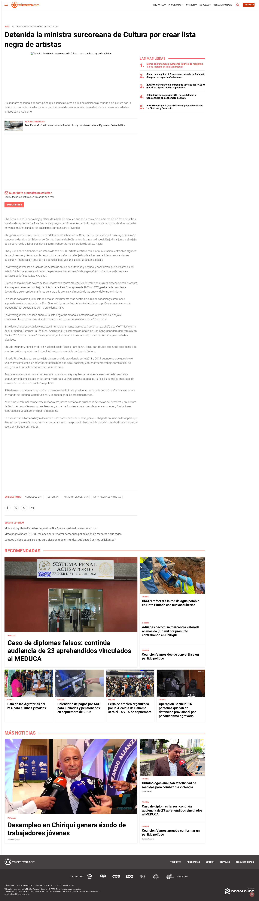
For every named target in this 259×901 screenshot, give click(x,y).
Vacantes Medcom (64, 885)
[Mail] (32, 507)
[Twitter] (15, 507)
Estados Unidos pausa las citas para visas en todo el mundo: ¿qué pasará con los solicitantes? (60, 539)
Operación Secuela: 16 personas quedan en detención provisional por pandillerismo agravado (177, 710)
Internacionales (21, 26)
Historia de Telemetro (42, 885)
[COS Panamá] (116, 878)
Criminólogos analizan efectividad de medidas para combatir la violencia (169, 785)
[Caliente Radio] (155, 878)
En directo (249, 5)
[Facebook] (7, 507)
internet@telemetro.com (19, 894)
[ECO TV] (129, 878)
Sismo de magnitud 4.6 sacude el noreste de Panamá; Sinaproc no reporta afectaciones (175, 75)
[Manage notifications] (252, 894)
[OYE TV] (103, 878)
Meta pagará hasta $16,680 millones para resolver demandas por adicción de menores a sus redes (63, 534)
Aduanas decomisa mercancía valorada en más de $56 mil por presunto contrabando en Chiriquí (170, 631)
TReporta (158, 5)
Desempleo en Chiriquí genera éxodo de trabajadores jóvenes (66, 829)
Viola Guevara (147, 791)
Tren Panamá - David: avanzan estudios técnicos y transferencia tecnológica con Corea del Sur (75, 125)
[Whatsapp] (23, 507)
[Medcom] (182, 878)
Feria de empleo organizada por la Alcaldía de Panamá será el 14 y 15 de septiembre (130, 708)
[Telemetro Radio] (169, 878)
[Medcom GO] (76, 878)
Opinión (190, 5)
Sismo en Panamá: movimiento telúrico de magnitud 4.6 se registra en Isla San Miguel (174, 65)
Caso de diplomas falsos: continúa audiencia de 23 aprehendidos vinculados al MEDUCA (69, 651)
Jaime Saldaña (13, 839)
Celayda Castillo (148, 839)
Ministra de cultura (76, 496)
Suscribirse (14, 204)
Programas (174, 5)
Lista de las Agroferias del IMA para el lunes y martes (26, 706)
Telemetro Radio (223, 5)
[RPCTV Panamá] (90, 878)
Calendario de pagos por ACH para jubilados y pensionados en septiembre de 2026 (171, 96)
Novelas (204, 5)
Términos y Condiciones (16, 885)
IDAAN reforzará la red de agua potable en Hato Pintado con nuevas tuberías (170, 603)
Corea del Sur (33, 496)
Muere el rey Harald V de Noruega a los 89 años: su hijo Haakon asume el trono (51, 528)
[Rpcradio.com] (142, 878)
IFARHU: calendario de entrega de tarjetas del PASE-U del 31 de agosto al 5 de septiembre (175, 86)
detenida (53, 496)
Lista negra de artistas (107, 496)
